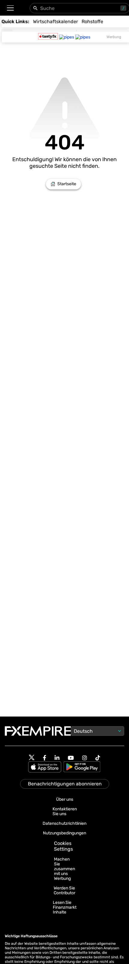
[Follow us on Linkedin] (57, 758)
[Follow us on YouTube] (71, 758)
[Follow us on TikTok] (97, 758)
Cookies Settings (63, 846)
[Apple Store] (45, 767)
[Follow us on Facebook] (44, 758)
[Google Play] (82, 767)
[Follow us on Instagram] (84, 758)
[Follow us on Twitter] (31, 757)
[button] (10, 8)
